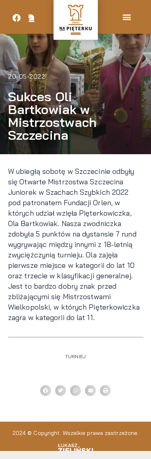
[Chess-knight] (32, 18)
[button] (126, 17)
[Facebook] (16, 18)
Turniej (75, 356)
